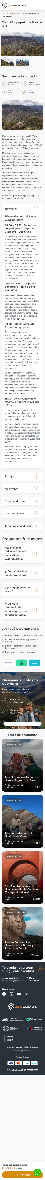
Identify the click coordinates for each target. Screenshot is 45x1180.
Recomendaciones (16, 501)
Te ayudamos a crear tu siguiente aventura (18, 969)
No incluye (11, 488)
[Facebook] (4, 994)
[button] (39, 5)
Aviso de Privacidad (14, 1047)
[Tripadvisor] (26, 994)
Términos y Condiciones (22, 1051)
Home (4, 13)
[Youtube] (19, 994)
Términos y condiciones (19, 526)
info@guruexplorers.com (12, 981)
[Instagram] (12, 994)
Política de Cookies (31, 1047)
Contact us (37, 1172)
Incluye (9, 476)
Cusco (18, 13)
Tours (10, 13)
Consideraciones (15, 513)
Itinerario (11, 208)
